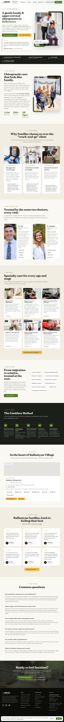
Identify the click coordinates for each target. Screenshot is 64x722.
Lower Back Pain (38, 701)
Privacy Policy (20, 719)
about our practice (14, 106)
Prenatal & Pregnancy (25, 701)
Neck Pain (37, 698)
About (29, 2)
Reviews (35, 2)
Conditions (22, 2)
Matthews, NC (18, 492)
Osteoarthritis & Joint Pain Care (39, 390)
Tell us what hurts (10, 395)
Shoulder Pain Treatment (51, 379)
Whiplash (37, 705)
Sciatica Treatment (36, 372)
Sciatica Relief (38, 694)
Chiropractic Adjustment (26, 694)
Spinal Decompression (25, 705)
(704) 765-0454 (50, 2)
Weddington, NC (35, 492)
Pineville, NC (9, 492)
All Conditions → (38, 707)
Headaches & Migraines (40, 696)
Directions (21, 498)
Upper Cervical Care (25, 696)
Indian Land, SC (10, 495)
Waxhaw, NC (27, 492)
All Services (23, 707)
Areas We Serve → (53, 710)
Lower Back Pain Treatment (52, 376)
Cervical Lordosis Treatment (38, 386)
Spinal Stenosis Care (50, 383)
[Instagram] (3, 705)
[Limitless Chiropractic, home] (6, 2)
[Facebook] (6, 705)
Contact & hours (10, 498)
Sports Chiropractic (25, 703)
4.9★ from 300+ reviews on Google (32, 524)
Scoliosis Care (53, 386)
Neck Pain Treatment (37, 376)
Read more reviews (31, 569)
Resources (40, 2)
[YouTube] (9, 705)
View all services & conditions (31, 352)
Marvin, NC (44, 492)
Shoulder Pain (38, 703)
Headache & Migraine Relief (51, 372)
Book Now (58, 2)
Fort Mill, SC (52, 492)
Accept (58, 718)
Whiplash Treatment (36, 383)
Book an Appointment (9, 35)
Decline (52, 718)
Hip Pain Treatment (36, 379)
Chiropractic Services (15, 2)
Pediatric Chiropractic (25, 698)
